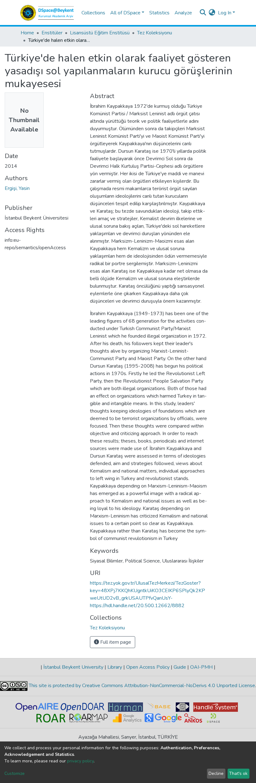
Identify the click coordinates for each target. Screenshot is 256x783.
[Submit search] (203, 13)
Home (27, 32)
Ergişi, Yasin (17, 188)
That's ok (238, 773)
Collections (93, 12)
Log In (224, 12)
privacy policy (80, 761)
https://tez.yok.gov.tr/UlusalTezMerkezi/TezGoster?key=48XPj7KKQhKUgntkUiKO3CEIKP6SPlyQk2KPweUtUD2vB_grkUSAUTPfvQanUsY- (147, 591)
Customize (14, 773)
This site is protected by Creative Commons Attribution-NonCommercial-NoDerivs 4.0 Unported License (141, 685)
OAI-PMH (201, 667)
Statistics (159, 12)
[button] (212, 13)
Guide (179, 667)
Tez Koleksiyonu (154, 32)
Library (114, 667)
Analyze (183, 12)
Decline (216, 773)
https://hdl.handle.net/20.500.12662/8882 (137, 605)
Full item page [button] (115, 642)
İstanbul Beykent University (73, 667)
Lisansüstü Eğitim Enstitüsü (100, 32)
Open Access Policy (148, 667)
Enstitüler (52, 32)
